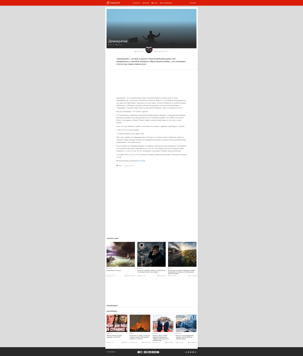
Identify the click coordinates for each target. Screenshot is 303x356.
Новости (137, 3)
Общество (112, 44)
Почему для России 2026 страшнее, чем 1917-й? (114, 336)
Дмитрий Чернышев (130, 275)
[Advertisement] (151, 83)
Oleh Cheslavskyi (162, 275)
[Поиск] (186, 352)
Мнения (146, 3)
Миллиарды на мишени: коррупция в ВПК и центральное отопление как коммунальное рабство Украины (181, 272)
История (109, 268)
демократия (129, 165)
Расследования (166, 3)
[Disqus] (151, 215)
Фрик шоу (140, 268)
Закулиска (156, 333)
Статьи (155, 3)
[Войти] (195, 352)
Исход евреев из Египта (114, 270)
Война (170, 268)
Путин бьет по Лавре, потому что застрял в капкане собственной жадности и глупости (140, 337)
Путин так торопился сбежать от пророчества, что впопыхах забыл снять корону (151, 271)
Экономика (179, 333)
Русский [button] (193, 3)
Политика (110, 333)
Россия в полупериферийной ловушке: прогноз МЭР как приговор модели (184, 337)
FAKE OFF (125, 342)
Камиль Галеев (139, 51)
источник (141, 161)
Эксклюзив (119, 44)
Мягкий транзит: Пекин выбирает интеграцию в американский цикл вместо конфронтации (161, 338)
